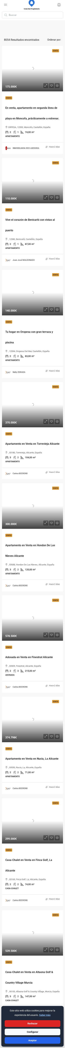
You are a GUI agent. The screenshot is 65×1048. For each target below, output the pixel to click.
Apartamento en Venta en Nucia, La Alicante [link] (31, 758)
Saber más (44, 1015)
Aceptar (32, 1040)
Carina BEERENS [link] (20, 473)
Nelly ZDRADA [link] (19, 372)
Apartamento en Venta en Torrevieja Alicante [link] (32, 443)
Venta (9, 98)
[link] (32, 68)
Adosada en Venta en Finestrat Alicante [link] (29, 657)
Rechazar (33, 1023)
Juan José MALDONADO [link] (24, 260)
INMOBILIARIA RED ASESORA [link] (26, 148)
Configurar (32, 1032)
